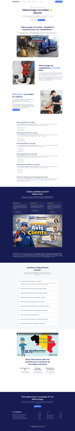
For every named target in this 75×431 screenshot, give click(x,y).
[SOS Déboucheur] (16, 1)
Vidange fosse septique (50, 416)
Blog (38, 1)
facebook (60, 413)
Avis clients (39, 415)
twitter (60, 415)
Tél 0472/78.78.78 (59, 1)
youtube (60, 416)
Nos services (34, 1)
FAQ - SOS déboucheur (50, 418)
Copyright (39, 418)
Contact (41, 1)
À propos (39, 413)
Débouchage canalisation (50, 415)
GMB (60, 418)
